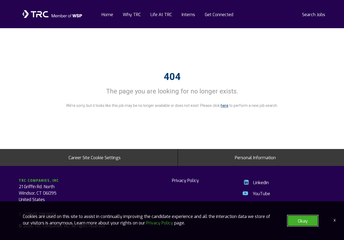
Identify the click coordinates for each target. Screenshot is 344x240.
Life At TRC (161, 14)
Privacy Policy (185, 180)
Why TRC (132, 14)
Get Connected (219, 14)
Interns (188, 14)
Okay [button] (303, 221)
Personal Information (255, 157)
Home (107, 14)
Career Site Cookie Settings (95, 157)
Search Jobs (313, 14)
